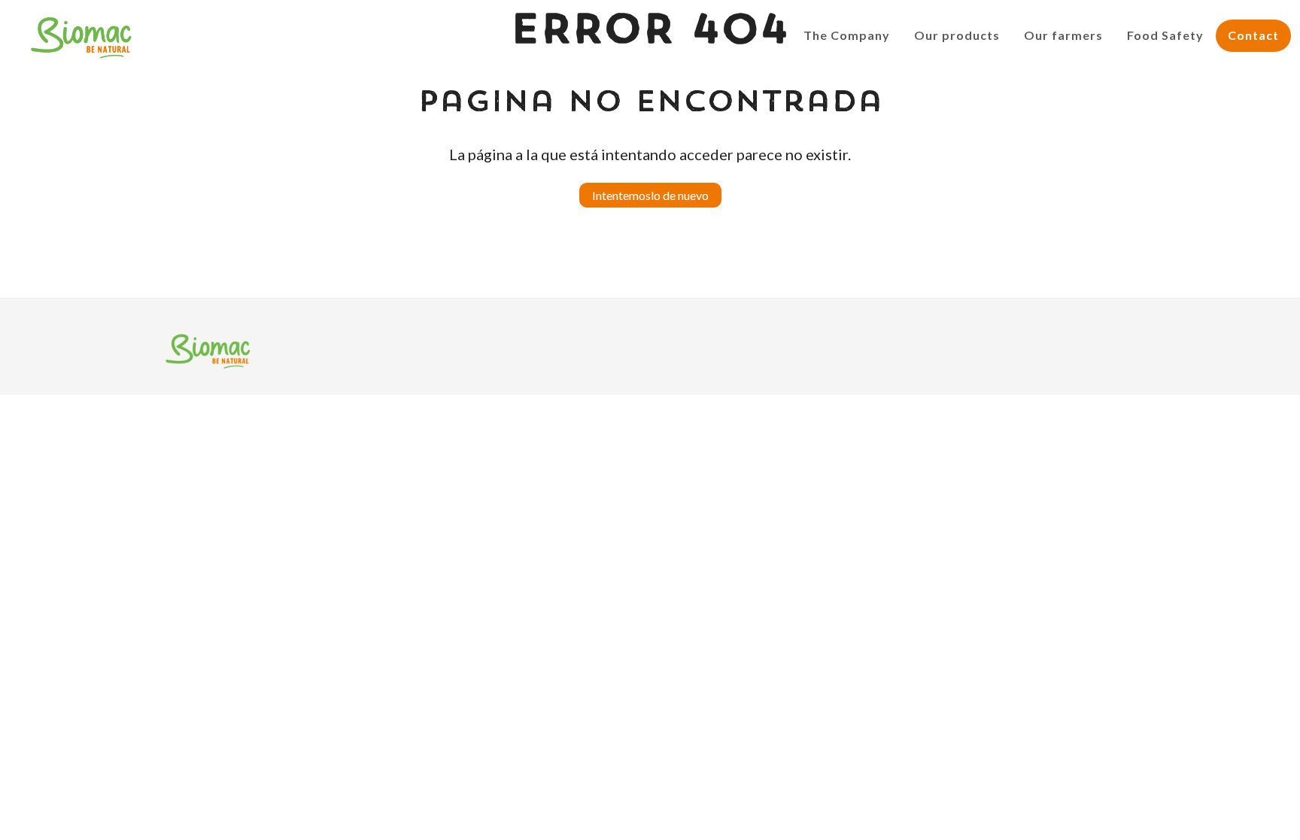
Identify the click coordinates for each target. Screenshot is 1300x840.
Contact (1253, 35)
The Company (846, 35)
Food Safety (1165, 35)
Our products (957, 35)
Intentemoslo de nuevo (650, 195)
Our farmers (1063, 35)
